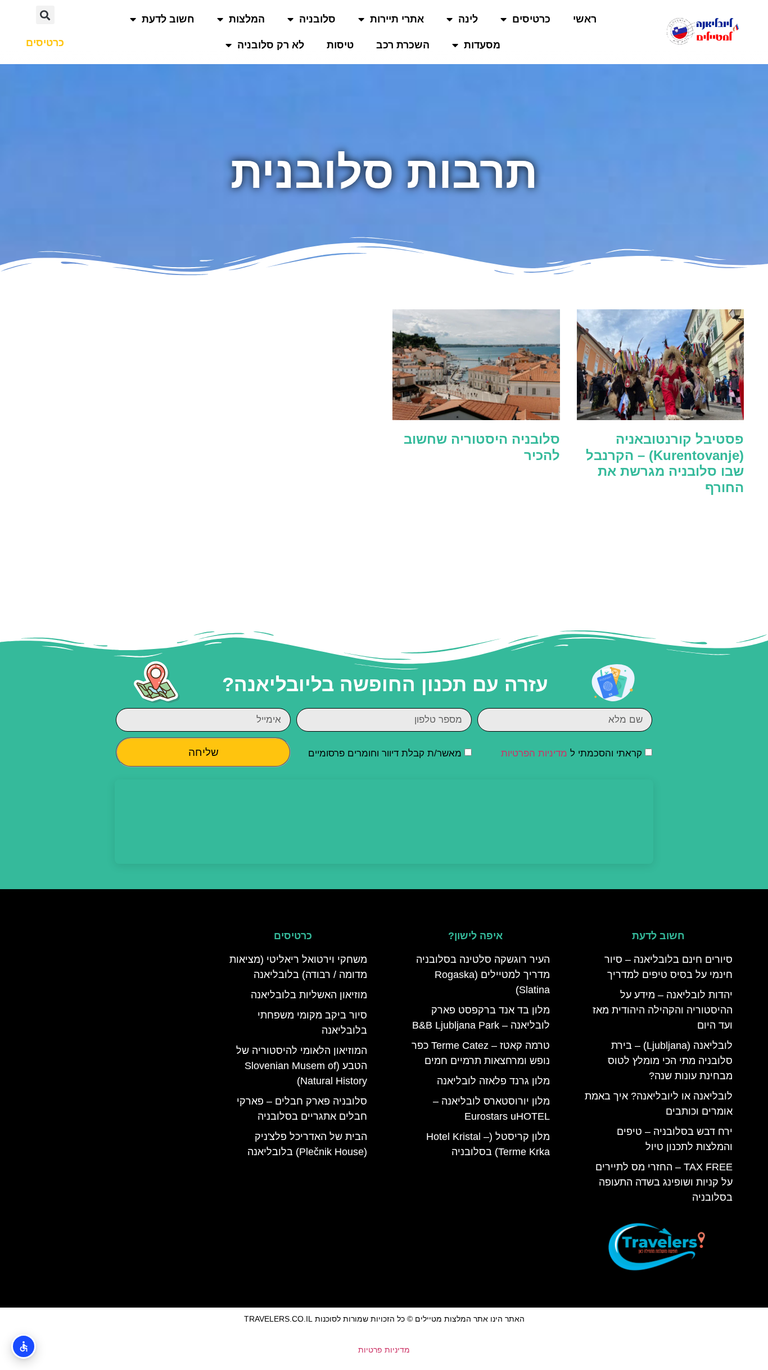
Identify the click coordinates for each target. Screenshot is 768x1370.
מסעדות (482, 45)
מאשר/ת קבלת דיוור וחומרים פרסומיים (385, 753)
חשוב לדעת (168, 19)
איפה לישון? (475, 935)
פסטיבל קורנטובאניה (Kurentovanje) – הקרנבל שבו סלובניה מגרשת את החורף (665, 463)
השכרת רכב (403, 45)
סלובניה (317, 19)
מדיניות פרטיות (384, 1349)
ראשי (585, 19)
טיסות (340, 45)
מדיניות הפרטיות (534, 753)
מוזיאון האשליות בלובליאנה (309, 995)
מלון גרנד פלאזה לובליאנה (493, 1081)
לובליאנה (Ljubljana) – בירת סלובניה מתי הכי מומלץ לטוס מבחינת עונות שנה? (670, 1060)
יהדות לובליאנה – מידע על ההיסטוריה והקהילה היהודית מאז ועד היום (663, 1010)
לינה (468, 19)
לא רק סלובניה (270, 45)
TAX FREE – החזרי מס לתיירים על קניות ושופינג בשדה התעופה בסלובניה (664, 1182)
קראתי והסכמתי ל (571, 753)
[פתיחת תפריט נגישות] (23, 1346)
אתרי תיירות (397, 19)
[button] (45, 15)
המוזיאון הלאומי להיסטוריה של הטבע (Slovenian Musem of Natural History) (301, 1066)
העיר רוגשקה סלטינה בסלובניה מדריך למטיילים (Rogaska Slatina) (483, 974)
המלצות (247, 19)
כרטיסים (531, 19)
